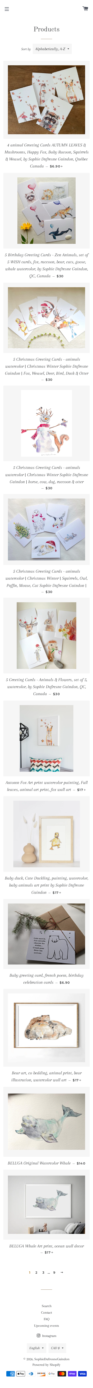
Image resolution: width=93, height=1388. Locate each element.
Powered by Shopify (46, 1365)
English (34, 1348)
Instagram (48, 1336)
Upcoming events (46, 1326)
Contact (46, 1312)
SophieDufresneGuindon (52, 1359)
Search (46, 1306)
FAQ (46, 1319)
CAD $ (55, 1348)
